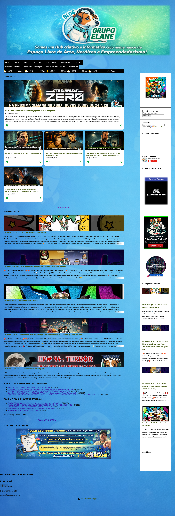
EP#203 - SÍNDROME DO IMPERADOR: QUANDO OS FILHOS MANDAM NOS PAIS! (39, 391)
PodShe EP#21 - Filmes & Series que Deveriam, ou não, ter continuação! (34, 403)
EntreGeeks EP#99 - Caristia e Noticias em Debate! (21, 300)
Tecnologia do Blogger (88, 499)
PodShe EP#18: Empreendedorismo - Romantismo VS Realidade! (31, 409)
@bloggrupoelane (47, 420)
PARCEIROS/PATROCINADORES (55, 67)
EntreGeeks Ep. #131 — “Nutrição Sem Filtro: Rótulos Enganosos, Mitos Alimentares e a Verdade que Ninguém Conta (43, 334)
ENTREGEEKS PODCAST (12, 67)
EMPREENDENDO (65, 62)
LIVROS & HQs (37, 62)
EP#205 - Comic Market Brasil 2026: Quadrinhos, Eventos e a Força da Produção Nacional (40, 389)
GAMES (26, 62)
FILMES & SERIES (51, 62)
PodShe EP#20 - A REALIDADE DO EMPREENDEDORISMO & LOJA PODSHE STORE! (40, 405)
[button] (121, 125)
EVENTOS (16, 62)
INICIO (7, 62)
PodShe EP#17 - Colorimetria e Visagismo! (23, 410)
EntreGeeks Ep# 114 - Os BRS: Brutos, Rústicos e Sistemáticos (25, 232)
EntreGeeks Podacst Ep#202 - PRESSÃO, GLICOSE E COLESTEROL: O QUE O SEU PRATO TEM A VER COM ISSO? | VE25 (54, 395)
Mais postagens (63, 207)
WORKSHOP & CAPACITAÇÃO (33, 67)
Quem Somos (73, 67)
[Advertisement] (131, 103)
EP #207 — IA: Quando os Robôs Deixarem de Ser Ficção (29, 387)
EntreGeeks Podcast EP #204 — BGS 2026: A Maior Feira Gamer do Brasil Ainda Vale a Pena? (42, 393)
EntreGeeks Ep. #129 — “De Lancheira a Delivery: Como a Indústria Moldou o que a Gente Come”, (36, 266)
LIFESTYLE (78, 62)
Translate (159, 127)
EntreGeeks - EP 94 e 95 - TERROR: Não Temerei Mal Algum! (24, 369)
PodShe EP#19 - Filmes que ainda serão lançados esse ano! (30, 407)
